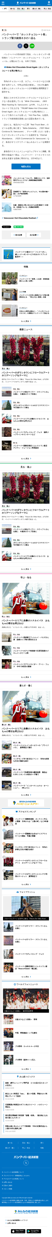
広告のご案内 (8, 1185)
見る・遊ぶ (21, 8)
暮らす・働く (37, 8)
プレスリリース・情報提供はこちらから (17, 1175)
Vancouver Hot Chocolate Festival (20, 218)
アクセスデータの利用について (14, 1179)
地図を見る (26, 166)
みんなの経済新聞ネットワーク (26, 1212)
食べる (12, 8)
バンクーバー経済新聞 (26, 3)
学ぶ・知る (47, 8)
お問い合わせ (8, 1182)
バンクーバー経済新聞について (14, 1172)
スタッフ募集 (8, 1189)
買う (28, 8)
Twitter (26, 1162)
